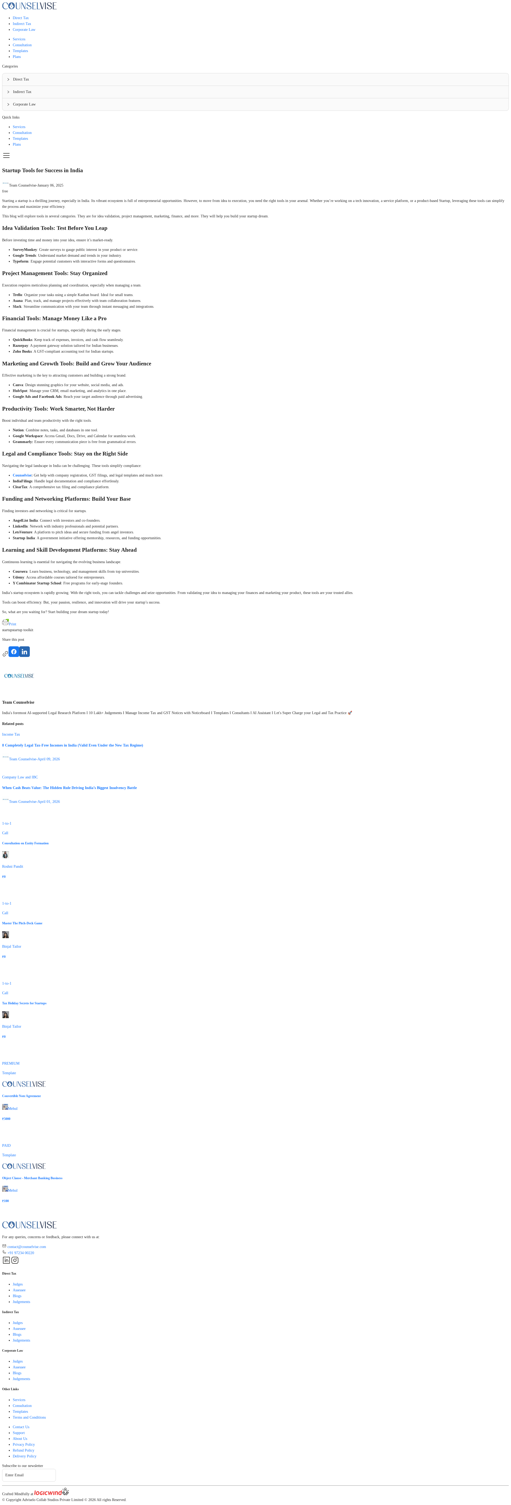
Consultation (22, 45)
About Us (20, 1439)
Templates (20, 51)
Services (19, 39)
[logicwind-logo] (51, 1494)
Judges (18, 1284)
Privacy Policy (24, 1445)
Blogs (17, 1296)
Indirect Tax (22, 24)
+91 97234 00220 (20, 1253)
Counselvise (22, 475)
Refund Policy (23, 1450)
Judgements (21, 1302)
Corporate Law (24, 30)
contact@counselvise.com (26, 1247)
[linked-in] (6, 1263)
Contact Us (21, 1427)
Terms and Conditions (29, 1417)
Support (19, 1433)
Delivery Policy (24, 1456)
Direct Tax (21, 18)
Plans (17, 57)
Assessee (19, 1290)
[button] (255, 79)
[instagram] (15, 1263)
